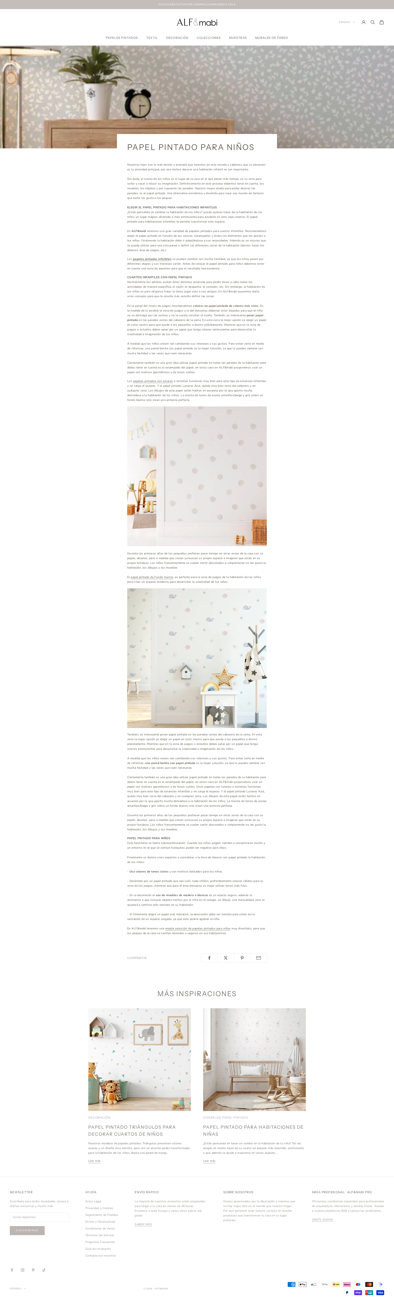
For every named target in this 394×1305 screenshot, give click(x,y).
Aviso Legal (93, 1201)
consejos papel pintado (225, 1117)
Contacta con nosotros (100, 1256)
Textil (152, 38)
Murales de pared (271, 38)
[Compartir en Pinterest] (242, 957)
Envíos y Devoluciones (100, 1222)
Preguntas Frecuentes (100, 1242)
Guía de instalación (98, 1249)
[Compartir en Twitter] (226, 957)
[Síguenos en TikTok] (44, 1270)
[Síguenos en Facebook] (12, 1270)
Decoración (177, 38)
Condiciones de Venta (100, 1228)
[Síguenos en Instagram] (23, 1270)
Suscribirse (27, 1230)
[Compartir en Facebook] (209, 957)
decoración (99, 1117)
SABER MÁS (143, 1224)
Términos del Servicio (99, 1235)
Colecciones (209, 38)
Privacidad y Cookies (99, 1208)
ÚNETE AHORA (322, 1220)
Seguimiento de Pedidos (101, 1215)
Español (345, 22)
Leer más (94, 1161)
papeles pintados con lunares (153, 381)
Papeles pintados (122, 38)
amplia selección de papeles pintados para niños (198, 928)
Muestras (238, 38)
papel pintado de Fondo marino (152, 577)
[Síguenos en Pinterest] (33, 1270)
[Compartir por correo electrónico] (259, 957)
